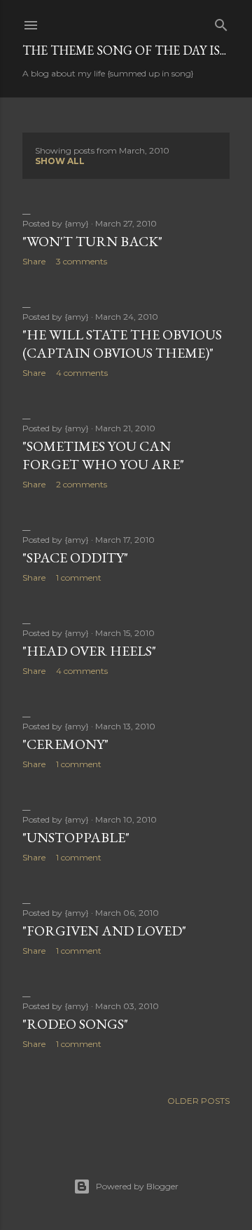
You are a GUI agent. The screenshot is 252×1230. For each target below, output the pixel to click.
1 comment (79, 577)
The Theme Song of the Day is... (124, 50)
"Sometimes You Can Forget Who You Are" (103, 455)
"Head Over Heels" (89, 651)
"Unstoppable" (76, 837)
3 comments (81, 261)
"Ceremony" (65, 744)
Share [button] (34, 261)
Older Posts (198, 1100)
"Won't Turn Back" (92, 241)
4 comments (82, 372)
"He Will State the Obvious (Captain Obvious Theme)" (122, 343)
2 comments (81, 484)
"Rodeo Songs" (75, 1024)
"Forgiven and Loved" (104, 930)
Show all (60, 161)
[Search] (221, 22)
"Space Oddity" (75, 557)
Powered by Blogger (137, 1186)
